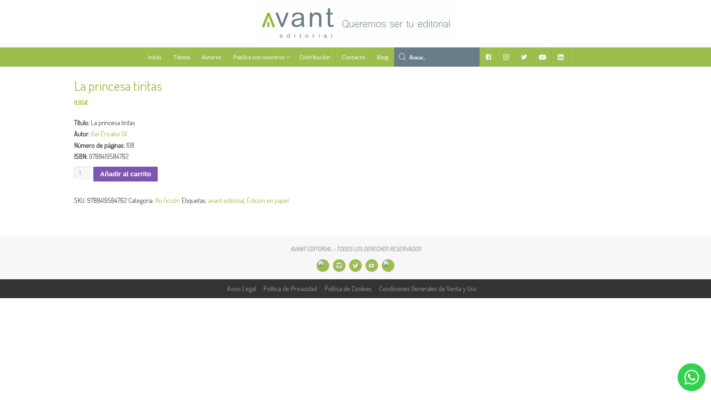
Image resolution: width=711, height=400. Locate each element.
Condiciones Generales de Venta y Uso (428, 288)
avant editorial (226, 200)
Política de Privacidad (290, 288)
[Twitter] (355, 265)
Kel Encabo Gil (109, 134)
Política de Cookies (348, 288)
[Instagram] (339, 265)
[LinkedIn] (388, 265)
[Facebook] (323, 265)
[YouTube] (371, 265)
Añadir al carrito (125, 174)
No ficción (167, 200)
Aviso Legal (241, 288)
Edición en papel (268, 200)
